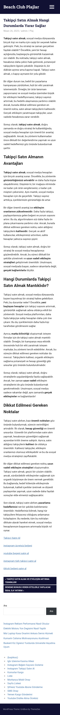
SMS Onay (12, 691)
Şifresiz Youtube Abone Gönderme (25, 687)
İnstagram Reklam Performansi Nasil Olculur (26, 623)
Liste (9, 676)
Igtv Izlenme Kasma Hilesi (20, 661)
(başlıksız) (12, 657)
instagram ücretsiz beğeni (17, 545)
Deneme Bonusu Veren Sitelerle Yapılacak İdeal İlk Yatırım (28, 589)
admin (24, 31)
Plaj (31, 31)
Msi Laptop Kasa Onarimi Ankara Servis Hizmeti (28, 633)
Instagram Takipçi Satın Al (21, 668)
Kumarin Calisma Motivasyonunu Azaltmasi (26, 638)
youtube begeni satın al (16, 553)
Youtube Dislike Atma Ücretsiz (22, 698)
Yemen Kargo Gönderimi (19, 694)
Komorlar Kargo (15, 672)
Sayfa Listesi (14, 683)
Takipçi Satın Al (11, 538)
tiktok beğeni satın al (14, 568)
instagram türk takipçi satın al (19, 561)
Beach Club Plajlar (21, 7)
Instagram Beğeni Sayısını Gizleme (25, 665)
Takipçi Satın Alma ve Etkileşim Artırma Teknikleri (27, 580)
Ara (5, 605)
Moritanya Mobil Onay (18, 679)
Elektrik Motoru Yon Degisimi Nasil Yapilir (24, 628)
